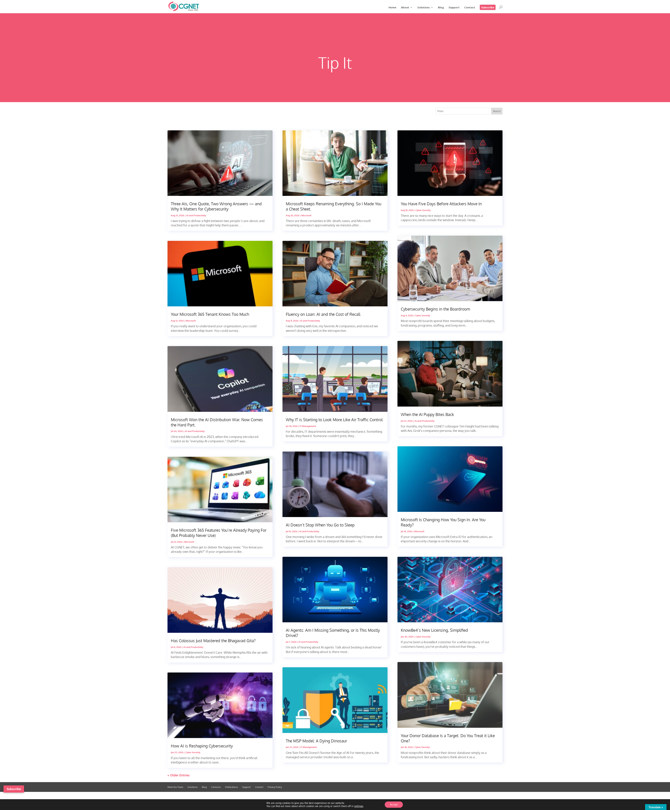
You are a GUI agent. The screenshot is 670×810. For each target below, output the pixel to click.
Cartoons (216, 787)
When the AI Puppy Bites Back (427, 414)
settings (358, 806)
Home (392, 7)
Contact (469, 7)
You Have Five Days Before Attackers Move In (441, 203)
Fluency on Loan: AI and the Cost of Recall (323, 314)
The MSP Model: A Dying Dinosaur (316, 740)
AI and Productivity (196, 215)
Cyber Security (192, 752)
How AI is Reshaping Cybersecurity (202, 745)
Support (454, 7)
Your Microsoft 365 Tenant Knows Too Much (210, 314)
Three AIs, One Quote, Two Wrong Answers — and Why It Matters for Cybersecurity (216, 206)
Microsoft (191, 320)
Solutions (423, 7)
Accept (394, 804)
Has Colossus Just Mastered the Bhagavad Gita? (213, 640)
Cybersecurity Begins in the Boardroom (435, 308)
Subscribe (487, 7)
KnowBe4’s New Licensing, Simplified (434, 630)
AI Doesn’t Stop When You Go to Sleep (320, 524)
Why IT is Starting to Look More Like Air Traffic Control (334, 419)
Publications (231, 787)
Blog (441, 7)
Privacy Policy (275, 787)
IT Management (308, 426)
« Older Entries (179, 775)
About (405, 7)
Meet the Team (175, 787)
